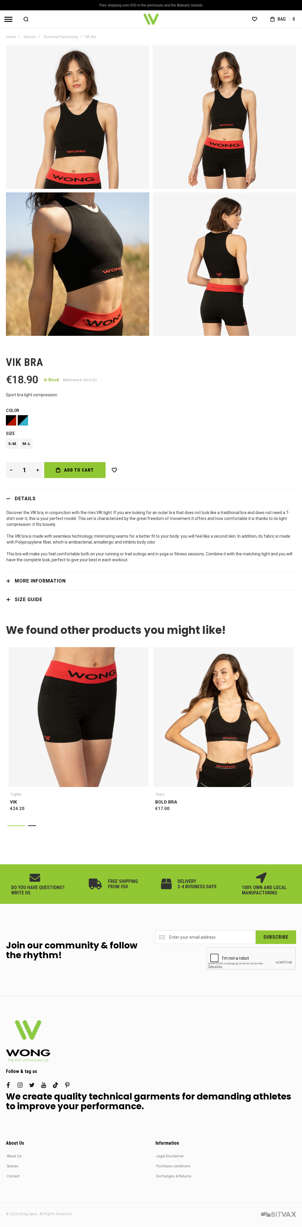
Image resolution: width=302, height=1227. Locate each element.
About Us (14, 1156)
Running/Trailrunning (61, 37)
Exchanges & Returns (173, 1176)
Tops (159, 794)
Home (11, 37)
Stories (12, 1166)
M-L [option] (26, 443)
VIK (78, 717)
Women (30, 37)
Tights (16, 794)
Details (25, 498)
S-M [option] (12, 443)
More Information (40, 581)
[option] (11, 420)
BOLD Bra (223, 717)
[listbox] (151, 421)
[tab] (151, 498)
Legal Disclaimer (170, 1156)
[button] (16, 825)
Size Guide (28, 599)
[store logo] (151, 19)
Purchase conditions (173, 1166)
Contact (13, 1176)
